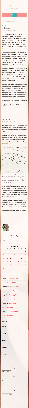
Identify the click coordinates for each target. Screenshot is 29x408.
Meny (15, 15)
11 (7, 258)
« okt (3, 269)
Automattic (17, 405)
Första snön (6, 119)
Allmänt (4, 25)
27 (14, 264)
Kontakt (4, 385)
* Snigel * (14, 6)
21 (18, 261)
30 (25, 264)
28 (18, 264)
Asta (3, 282)
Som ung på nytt (13, 295)
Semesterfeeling (13, 311)
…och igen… (6, 28)
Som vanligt (12, 303)
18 (7, 261)
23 (25, 261)
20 (14, 261)
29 (22, 264)
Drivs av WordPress (11, 403)
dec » (6, 269)
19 (11, 261)
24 (3, 264)
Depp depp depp (13, 278)
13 (14, 258)
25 (7, 264)
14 (18, 258)
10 (3, 258)
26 (11, 264)
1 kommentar (5, 108)
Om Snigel (5, 380)
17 (3, 261)
